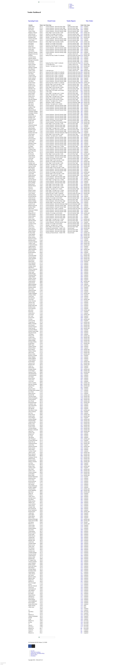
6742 (82, 240)
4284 (82, 434)
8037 (82, 84)
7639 (82, 158)
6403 (82, 252)
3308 (82, 513)
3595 (82, 501)
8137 (82, 57)
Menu (70, 6)
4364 (82, 428)
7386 (82, 213)
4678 (82, 401)
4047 (82, 467)
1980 (82, 549)
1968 (82, 558)
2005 (82, 531)
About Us (71, 5)
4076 (82, 457)
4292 (82, 432)
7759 (82, 129)
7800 (82, 114)
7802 (82, 111)
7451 (82, 194)
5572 (82, 322)
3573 (82, 504)
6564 (82, 244)
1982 (82, 548)
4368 (82, 426)
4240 (82, 445)
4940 (82, 376)
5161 (82, 355)
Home (70, 4)
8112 (82, 67)
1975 (82, 554)
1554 (82, 598)
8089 (82, 70)
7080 (82, 229)
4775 (82, 393)
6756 (82, 238)
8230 (82, 41)
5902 (82, 273)
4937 (82, 379)
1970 (82, 557)
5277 (82, 343)
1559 (82, 595)
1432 (82, 613)
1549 (82, 599)
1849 (82, 576)
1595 (82, 585)
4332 (82, 429)
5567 (82, 323)
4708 (82, 398)
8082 (82, 72)
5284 (82, 341)
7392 (82, 210)
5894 (82, 278)
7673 (82, 149)
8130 (82, 63)
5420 (82, 337)
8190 (82, 47)
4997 (82, 370)
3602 (82, 498)
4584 (82, 411)
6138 (82, 261)
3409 (82, 511)
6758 (82, 237)
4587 (82, 410)
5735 (82, 305)
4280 (82, 437)
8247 (82, 37)
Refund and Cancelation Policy (37, 653)
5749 (82, 294)
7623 (82, 161)
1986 (82, 545)
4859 (82, 385)
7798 (82, 116)
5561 (82, 325)
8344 (82, 29)
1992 (82, 542)
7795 (82, 117)
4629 (82, 404)
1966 (82, 555)
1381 (82, 623)
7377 (82, 214)
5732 (82, 307)
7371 (82, 219)
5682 (82, 319)
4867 (82, 384)
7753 (82, 132)
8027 (82, 87)
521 (81, 629)
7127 (82, 223)
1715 (82, 582)
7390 (82, 211)
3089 (82, 520)
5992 (82, 266)
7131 (82, 222)
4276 (82, 438)
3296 (82, 516)
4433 (82, 422)
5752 (82, 293)
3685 (82, 490)
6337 (82, 254)
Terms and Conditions (35, 652)
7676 (82, 147)
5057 (82, 363)
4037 (82, 469)
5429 (82, 329)
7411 (82, 205)
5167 (82, 354)
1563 (82, 588)
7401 (82, 208)
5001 (82, 369)
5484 (82, 328)
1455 (82, 608)
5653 (82, 320)
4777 (82, 390)
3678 (82, 493)
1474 (82, 605)
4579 (82, 414)
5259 (82, 349)
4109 (82, 448)
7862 (82, 104)
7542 (82, 175)
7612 (82, 163)
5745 (82, 298)
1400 (82, 617)
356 (81, 631)
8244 (82, 38)
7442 (82, 197)
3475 (82, 505)
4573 (82, 416)
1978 (82, 551)
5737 (82, 301)
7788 (82, 120)
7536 (82, 176)
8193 (82, 46)
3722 (82, 488)
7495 (82, 187)
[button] (86, 1)
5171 (82, 352)
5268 (82, 346)
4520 (82, 419)
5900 (82, 276)
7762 (82, 128)
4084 (82, 455)
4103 (82, 452)
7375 (82, 217)
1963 (82, 560)
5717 (82, 311)
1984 (82, 546)
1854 (82, 573)
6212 (82, 255)
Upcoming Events (33, 21)
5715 (82, 313)
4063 (82, 461)
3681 (82, 491)
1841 (82, 581)
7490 (82, 188)
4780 (82, 388)
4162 (82, 446)
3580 (82, 502)
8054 (82, 76)
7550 (82, 172)
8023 (82, 88)
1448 (82, 611)
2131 (82, 528)
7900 (82, 100)
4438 (82, 420)
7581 (82, 164)
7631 (82, 160)
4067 (82, 460)
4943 (82, 373)
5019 (82, 366)
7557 (82, 167)
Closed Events (51, 21)
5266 (82, 348)
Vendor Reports (71, 21)
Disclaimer (71, 7)
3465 (82, 510)
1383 (82, 622)
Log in (102, 9)
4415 (82, 425)
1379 (82, 625)
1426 (82, 614)
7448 (82, 196)
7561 (82, 166)
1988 (82, 543)
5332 (82, 340)
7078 (82, 231)
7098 (82, 228)
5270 (82, 344)
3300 (82, 514)
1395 (82, 620)
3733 (82, 476)
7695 (82, 137)
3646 (82, 496)
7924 (82, 97)
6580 (82, 243)
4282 (82, 435)
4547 (82, 417)
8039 (82, 82)
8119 (82, 66)
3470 (82, 507)
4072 (82, 458)
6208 (82, 257)
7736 (82, 134)
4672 (82, 402)
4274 (82, 440)
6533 (82, 246)
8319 (82, 34)
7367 (82, 220)
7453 (82, 193)
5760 (82, 288)
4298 (82, 431)
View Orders (89, 21)
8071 (82, 73)
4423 (82, 423)
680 (81, 628)
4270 (82, 441)
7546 (82, 173)
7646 (82, 155)
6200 (82, 258)
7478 (82, 190)
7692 (82, 140)
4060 (82, 463)
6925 (82, 234)
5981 (82, 270)
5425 (82, 335)
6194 (82, 260)
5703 (82, 314)
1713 (82, 584)
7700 (82, 135)
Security (33, 650)
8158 (82, 55)
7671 (82, 152)
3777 (82, 473)
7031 (82, 232)
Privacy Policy (34, 654)
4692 (82, 399)
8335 (82, 32)
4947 (82, 372)
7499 (82, 185)
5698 (82, 316)
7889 (82, 102)
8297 (82, 35)
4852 (82, 387)
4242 (82, 443)
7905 (82, 99)
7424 (82, 201)
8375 (82, 26)
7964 (82, 91)
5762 (82, 287)
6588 (82, 241)
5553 (82, 326)
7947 (82, 94)
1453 (82, 610)
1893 (82, 570)
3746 (82, 475)
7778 (82, 123)
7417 (82, 204)
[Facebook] (30, 646)
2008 (82, 529)
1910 (82, 567)
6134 (82, 264)
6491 (82, 249)
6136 (82, 263)
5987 (82, 269)
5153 (82, 361)
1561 (82, 593)
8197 (82, 44)
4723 (82, 395)
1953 (82, 566)
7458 (82, 191)
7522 (82, 184)
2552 (82, 523)
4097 (82, 454)
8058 (82, 75)
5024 (82, 364)
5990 (82, 267)
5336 (82, 338)
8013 (82, 90)
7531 (82, 179)
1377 (82, 626)
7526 (82, 181)
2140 (82, 525)
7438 (82, 199)
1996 (82, 537)
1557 (82, 596)
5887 (82, 281)
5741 (82, 299)
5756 (82, 290)
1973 (82, 552)
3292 (82, 519)
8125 (82, 64)
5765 (82, 285)
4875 (82, 382)
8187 (82, 50)
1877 (82, 572)
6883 (82, 235)
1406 (82, 616)
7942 (82, 96)
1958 (82, 563)
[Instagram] (33, 646)
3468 (82, 508)
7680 (82, 146)
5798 (82, 282)
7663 (82, 154)
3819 (82, 472)
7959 (82, 93)
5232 (82, 351)
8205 (82, 43)
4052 (82, 466)
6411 (82, 251)
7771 (82, 125)
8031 (82, 85)
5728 (82, 310)
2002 (82, 534)
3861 (82, 470)
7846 (82, 105)
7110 (82, 226)
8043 (82, 78)
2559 (82, 522)
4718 (82, 396)
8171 (82, 53)
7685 (82, 143)
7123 (82, 225)
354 (81, 632)
